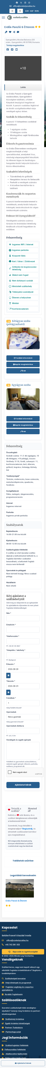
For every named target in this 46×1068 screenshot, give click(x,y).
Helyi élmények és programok (18, 983)
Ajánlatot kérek (23, 784)
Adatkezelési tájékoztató (16, 1054)
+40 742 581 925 (12, 945)
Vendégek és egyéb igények (18, 740)
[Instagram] (25, 3)
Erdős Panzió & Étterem (16, 901)
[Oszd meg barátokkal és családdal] (14, 32)
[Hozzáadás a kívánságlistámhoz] (10, 32)
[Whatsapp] (29, 3)
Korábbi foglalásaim (13, 994)
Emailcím (11, 625)
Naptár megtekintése (23, 364)
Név (8, 613)
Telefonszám (12, 636)
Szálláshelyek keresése (15, 978)
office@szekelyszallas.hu (24, 6)
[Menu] (3, 17)
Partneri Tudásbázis (14, 1028)
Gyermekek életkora (15, 726)
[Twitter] (21, 3)
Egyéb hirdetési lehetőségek (17, 1023)
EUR (27, 11)
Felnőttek (11, 698)
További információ (23, 358)
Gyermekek (11, 712)
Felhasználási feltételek (15, 1049)
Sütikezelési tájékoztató (15, 1058)
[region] (23, 87)
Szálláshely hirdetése (14, 1019)
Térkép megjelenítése (15, 45)
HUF (31, 11)
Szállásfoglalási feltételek (16, 1045)
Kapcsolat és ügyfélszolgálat (25, 952)
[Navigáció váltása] (12, 11)
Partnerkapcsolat (13, 1032)
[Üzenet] (18, 32)
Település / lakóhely (15, 650)
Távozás (10, 681)
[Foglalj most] (6, 32)
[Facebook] (17, 3)
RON (37, 11)
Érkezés (10, 664)
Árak (24, 371)
